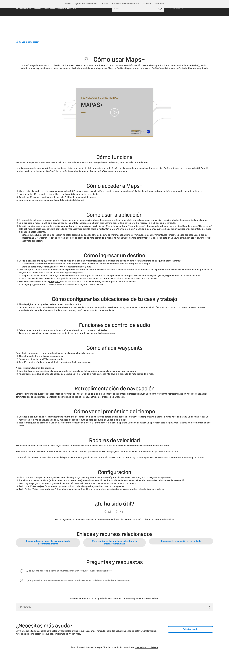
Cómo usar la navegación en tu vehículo (181, 541)
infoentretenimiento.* (97, 66)
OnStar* (156, 68)
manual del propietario (146, 648)
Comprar (159, 4)
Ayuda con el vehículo (85, 4)
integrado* (54, 282)
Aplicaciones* (141, 191)
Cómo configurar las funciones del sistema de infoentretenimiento (114, 542)
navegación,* (70, 394)
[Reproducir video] (114, 112)
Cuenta (147, 4)
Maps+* (25, 66)
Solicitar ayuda (190, 629)
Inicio (68, 4)
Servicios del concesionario (125, 4)
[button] (25, 66)
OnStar (104, 4)
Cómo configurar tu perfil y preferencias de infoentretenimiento (48, 542)
